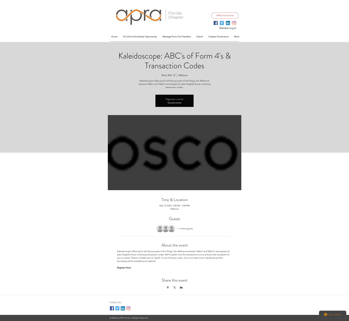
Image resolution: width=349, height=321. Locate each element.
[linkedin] (228, 23)
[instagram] (234, 23)
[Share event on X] (174, 287)
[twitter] (222, 23)
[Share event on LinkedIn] (181, 287)
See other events (174, 102)
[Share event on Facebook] (168, 287)
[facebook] (216, 23)
